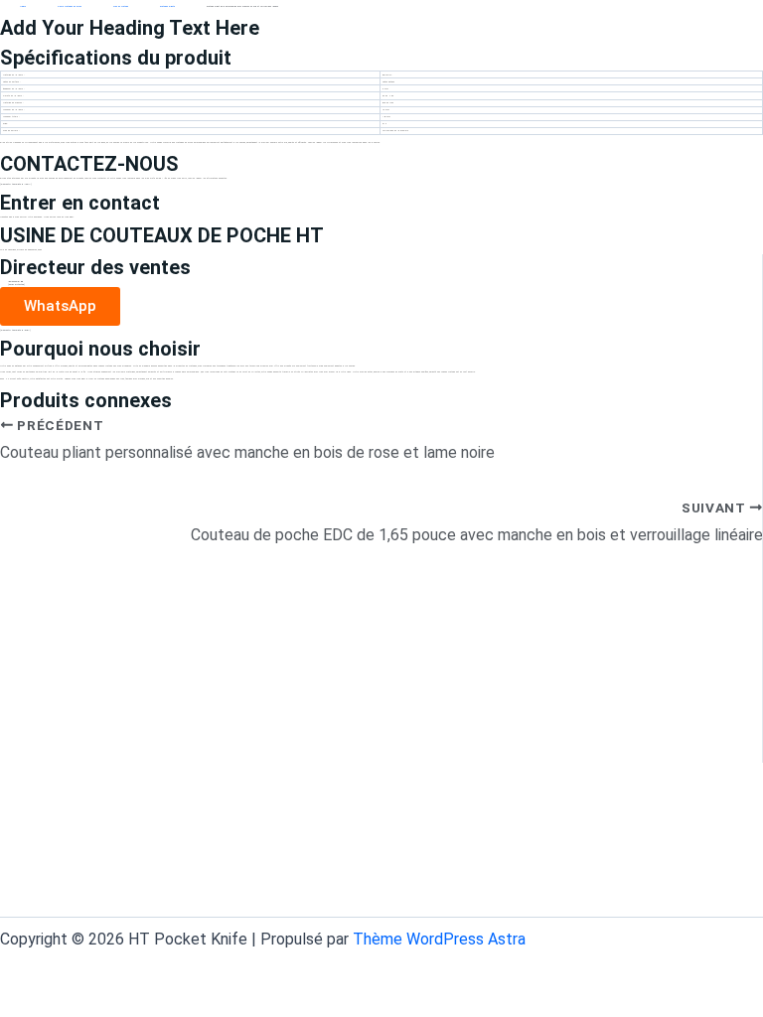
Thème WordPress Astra (439, 939)
